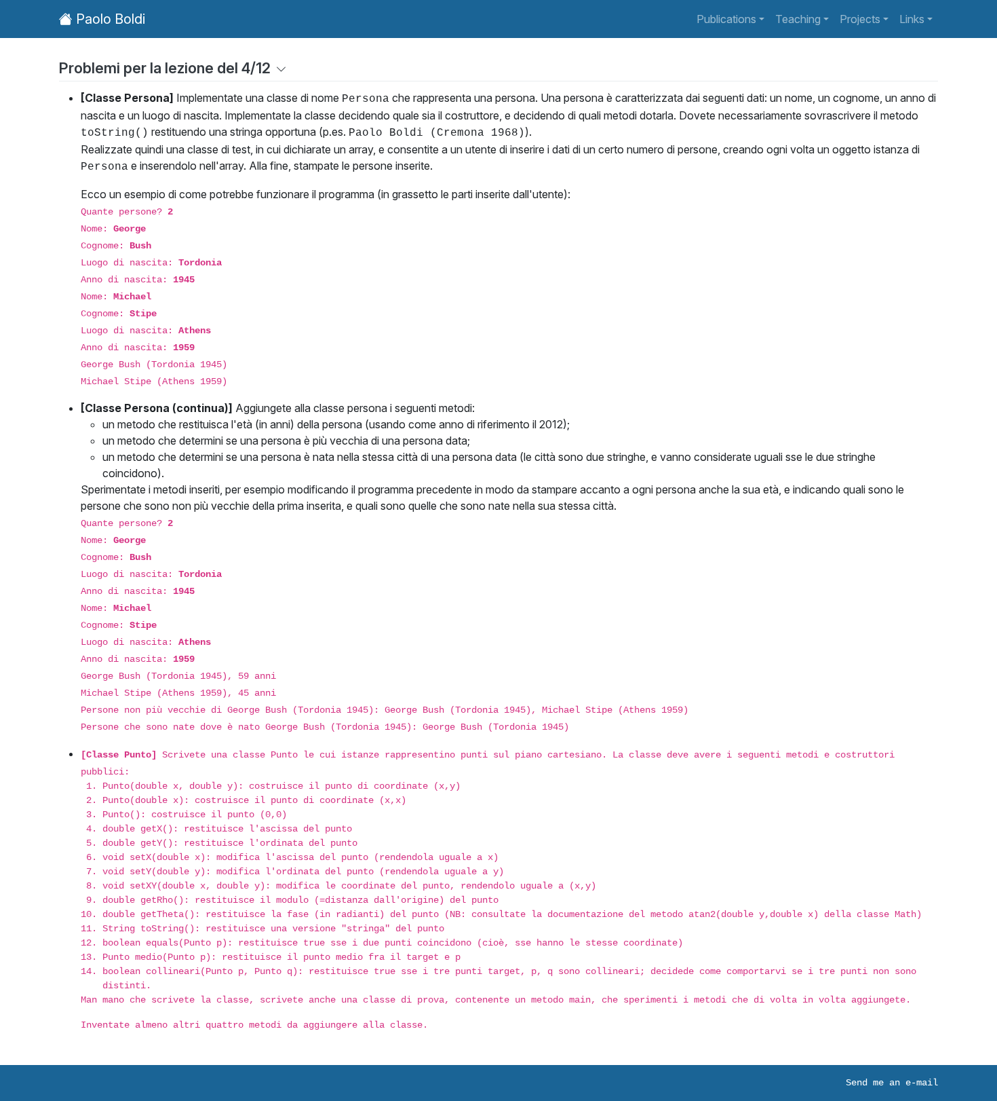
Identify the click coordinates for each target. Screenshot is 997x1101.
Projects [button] (860, 19)
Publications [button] (726, 19)
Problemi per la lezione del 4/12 (165, 68)
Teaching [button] (798, 19)
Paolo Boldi (109, 19)
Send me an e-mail (892, 1082)
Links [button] (911, 19)
